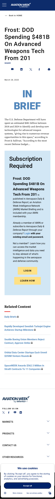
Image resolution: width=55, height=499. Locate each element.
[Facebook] (9, 412)
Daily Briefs (10, 316)
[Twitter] (3, 412)
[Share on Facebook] (40, 70)
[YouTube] (15, 412)
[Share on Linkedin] (21, 70)
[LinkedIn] (21, 412)
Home (19, 16)
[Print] (49, 70)
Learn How (27, 280)
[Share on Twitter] (30, 70)
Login (28, 270)
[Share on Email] (12, 70)
